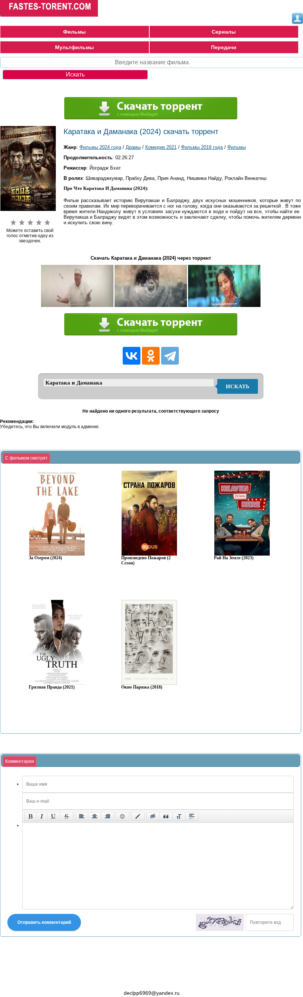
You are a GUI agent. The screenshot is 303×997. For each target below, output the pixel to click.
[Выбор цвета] (137, 816)
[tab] (26, 458)
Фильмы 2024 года (100, 147)
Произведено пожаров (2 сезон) (146, 561)
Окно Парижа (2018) (141, 687)
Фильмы (74, 32)
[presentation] (26, 458)
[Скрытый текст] (153, 816)
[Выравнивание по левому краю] (81, 816)
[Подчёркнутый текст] (53, 816)
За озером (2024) (45, 558)
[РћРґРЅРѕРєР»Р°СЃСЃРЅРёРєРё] (151, 356)
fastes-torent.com (40, 979)
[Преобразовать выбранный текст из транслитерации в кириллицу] (178, 816)
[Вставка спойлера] (191, 816)
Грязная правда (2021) (52, 687)
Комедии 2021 (161, 147)
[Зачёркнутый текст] (66, 816)
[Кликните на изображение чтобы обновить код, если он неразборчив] (220, 922)
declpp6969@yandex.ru (152, 993)
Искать (237, 386)
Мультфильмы (74, 47)
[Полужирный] (30, 816)
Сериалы (224, 32)
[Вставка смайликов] (122, 816)
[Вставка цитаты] (166, 816)
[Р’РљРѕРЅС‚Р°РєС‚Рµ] (131, 356)
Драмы (133, 147)
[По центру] (94, 816)
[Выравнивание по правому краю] (107, 816)
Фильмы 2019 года (202, 147)
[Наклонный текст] (41, 816)
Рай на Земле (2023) (233, 558)
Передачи (223, 47)
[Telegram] (170, 356)
